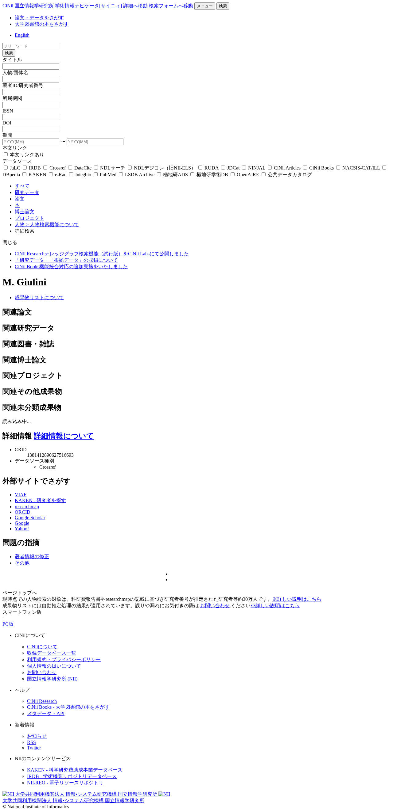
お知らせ (37, 736)
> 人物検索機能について (52, 224)
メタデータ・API (45, 713)
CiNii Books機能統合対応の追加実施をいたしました (71, 266)
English (22, 35)
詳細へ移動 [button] (135, 5)
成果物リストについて (39, 297)
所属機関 (12, 98)
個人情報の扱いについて (54, 666)
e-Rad (61, 174)
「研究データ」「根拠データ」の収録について (66, 260)
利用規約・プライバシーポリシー (64, 659)
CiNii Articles (287, 167)
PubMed (108, 174)
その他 (22, 563)
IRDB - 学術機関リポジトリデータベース (72, 776)
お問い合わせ (215, 605)
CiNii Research (42, 701)
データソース (17, 161)
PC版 (8, 624)
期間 (7, 135)
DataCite (83, 167)
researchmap (27, 506)
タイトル (12, 59)
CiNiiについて (42, 646)
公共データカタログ (289, 174)
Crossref (57, 167)
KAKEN (37, 174)
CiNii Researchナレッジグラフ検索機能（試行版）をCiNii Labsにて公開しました (102, 253)
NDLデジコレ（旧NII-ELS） (165, 167)
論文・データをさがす (39, 17)
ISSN (7, 110)
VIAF (20, 494)
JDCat (233, 167)
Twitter (34, 747)
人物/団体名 (15, 72)
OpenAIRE (247, 174)
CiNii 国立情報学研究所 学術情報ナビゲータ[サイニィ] (62, 5)
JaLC (15, 167)
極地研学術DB (212, 174)
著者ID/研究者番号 (22, 85)
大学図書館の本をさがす (42, 24)
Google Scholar (30, 517)
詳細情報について (64, 436)
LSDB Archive (140, 174)
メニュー (205, 6)
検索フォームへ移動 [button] (171, 5)
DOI (6, 122)
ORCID (22, 512)
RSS (31, 742)
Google (22, 523)
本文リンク (14, 148)
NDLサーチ (112, 167)
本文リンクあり (26, 154)
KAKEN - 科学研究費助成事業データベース (75, 769)
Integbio (83, 174)
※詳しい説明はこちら (296, 599)
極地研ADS (175, 174)
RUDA (211, 167)
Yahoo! (22, 528)
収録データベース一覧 (51, 653)
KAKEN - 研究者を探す (40, 500)
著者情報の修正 (32, 556)
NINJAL (257, 167)
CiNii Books (321, 167)
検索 (223, 6)
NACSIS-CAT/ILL (361, 167)
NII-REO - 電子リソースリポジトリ (65, 782)
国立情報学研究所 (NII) (52, 678)
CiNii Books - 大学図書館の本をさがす (68, 707)
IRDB (35, 167)
